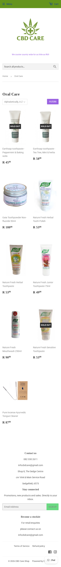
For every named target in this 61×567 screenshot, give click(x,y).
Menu (9, 4)
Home (5, 76)
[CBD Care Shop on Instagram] (55, 552)
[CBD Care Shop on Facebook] (50, 552)
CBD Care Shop (22, 561)
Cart (56, 4)
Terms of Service (21, 546)
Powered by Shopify (41, 561)
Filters (52, 101)
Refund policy (38, 546)
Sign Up (52, 507)
